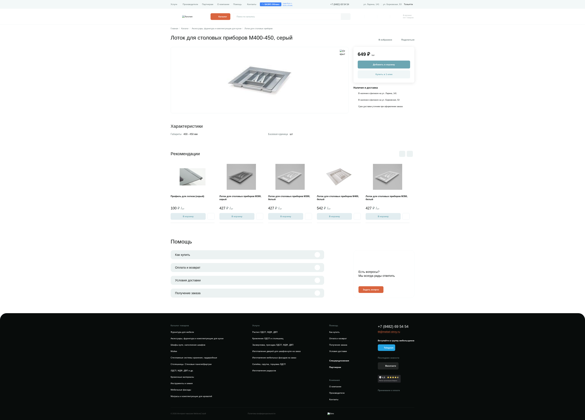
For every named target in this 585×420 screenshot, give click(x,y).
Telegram (388, 347)
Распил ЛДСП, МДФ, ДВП (265, 332)
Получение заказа (187, 293)
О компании (223, 4)
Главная (174, 28)
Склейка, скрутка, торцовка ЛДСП (269, 364)
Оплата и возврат (187, 267)
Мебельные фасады (181, 389)
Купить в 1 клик (384, 74)
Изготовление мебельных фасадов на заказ (274, 357)
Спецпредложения (339, 360)
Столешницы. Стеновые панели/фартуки (191, 364)
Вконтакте (390, 366)
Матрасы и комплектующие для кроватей (191, 396)
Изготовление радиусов (264, 370)
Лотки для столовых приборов (259, 28)
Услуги (174, 4)
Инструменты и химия (182, 383)
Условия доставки (188, 280)
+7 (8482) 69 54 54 (339, 4)
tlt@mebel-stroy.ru (389, 331)
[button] (410, 154)
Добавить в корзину (384, 64)
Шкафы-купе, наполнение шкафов (188, 345)
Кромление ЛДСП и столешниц (267, 338)
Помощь (237, 4)
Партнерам (207, 4)
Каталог (185, 28)
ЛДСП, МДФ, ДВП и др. (182, 370)
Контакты (251, 4)
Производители (190, 4)
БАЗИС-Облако (272, 4)
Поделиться (407, 39)
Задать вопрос (371, 289)
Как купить (182, 254)
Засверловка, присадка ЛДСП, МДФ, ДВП (272, 345)
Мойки (174, 351)
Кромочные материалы (182, 377)
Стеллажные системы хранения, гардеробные (194, 357)
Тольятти (408, 4)
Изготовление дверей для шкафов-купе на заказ (276, 351)
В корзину (188, 216)
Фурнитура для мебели (182, 332)
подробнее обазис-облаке (287, 4)
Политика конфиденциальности (261, 414)
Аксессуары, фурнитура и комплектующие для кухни (216, 28)
